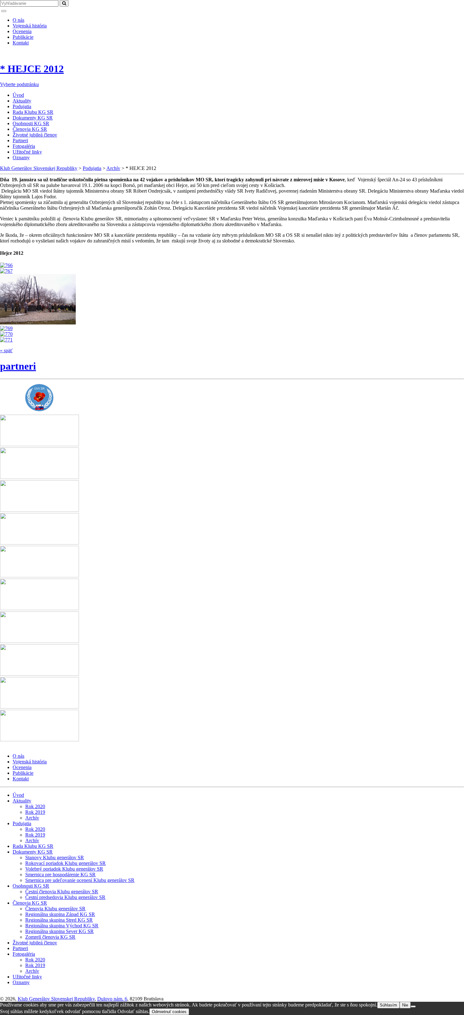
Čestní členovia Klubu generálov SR (61, 891)
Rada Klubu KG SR (33, 112)
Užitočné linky (27, 152)
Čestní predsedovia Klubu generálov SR (65, 897)
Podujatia (22, 106)
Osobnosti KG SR (31, 123)
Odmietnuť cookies (169, 1011)
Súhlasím (388, 1005)
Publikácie (23, 37)
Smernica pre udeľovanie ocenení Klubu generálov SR (79, 880)
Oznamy (21, 157)
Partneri (20, 140)
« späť (6, 350)
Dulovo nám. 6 (112, 998)
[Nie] (413, 1006)
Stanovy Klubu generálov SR (54, 857)
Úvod (18, 95)
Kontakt (21, 42)
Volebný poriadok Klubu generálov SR (64, 869)
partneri (18, 366)
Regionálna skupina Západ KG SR (60, 914)
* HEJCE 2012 (32, 68)
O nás (18, 20)
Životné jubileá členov (35, 134)
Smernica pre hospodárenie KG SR (60, 874)
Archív (32, 817)
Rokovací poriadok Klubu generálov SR (65, 863)
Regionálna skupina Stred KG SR (59, 920)
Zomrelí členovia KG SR (50, 937)
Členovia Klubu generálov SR (55, 908)
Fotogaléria (24, 146)
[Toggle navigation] (3, 11)
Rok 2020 (35, 806)
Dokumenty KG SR (33, 117)
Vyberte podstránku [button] (19, 84)
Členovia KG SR (30, 129)
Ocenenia (22, 31)
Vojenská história (30, 25)
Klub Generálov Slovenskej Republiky (56, 998)
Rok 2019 (35, 812)
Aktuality (22, 100)
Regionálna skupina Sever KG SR (59, 931)
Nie (405, 1005)
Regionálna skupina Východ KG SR (61, 925)
